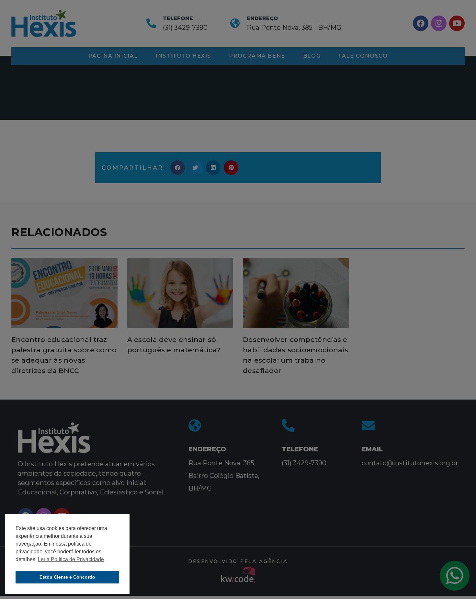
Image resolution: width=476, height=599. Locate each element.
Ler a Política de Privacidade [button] (71, 559)
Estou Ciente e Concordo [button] (67, 577)
